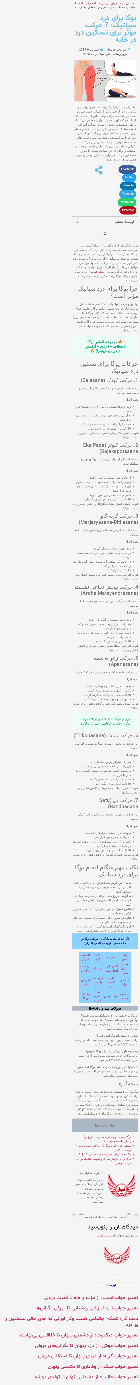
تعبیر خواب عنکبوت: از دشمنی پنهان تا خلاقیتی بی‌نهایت (79, 1335)
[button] (127, 169)
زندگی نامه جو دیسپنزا (117, 1141)
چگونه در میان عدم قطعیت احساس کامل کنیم (103, 1154)
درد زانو (97, 968)
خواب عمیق (111, 996)
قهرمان (111, 1284)
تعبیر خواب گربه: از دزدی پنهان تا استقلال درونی (88, 1356)
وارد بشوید (104, 1236)
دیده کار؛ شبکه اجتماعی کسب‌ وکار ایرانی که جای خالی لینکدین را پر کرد (71, 1321)
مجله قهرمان (129, 3)
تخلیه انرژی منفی (124, 968)
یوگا (96, 3)
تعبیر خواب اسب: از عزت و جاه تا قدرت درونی (90, 1297)
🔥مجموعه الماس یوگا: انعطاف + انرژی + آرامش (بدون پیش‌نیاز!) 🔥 (105, 346)
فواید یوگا (86, 3)
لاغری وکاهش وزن (111, 982)
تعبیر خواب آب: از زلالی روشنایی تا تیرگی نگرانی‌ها (86, 1308)
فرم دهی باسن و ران (97, 982)
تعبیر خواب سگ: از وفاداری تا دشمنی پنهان (93, 1366)
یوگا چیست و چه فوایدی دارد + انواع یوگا (107, 1137)
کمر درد (111, 957)
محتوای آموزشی (110, 3)
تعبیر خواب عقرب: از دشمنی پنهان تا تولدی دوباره (86, 1377)
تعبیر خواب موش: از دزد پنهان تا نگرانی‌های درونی (86, 1345)
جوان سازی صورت (98, 996)
